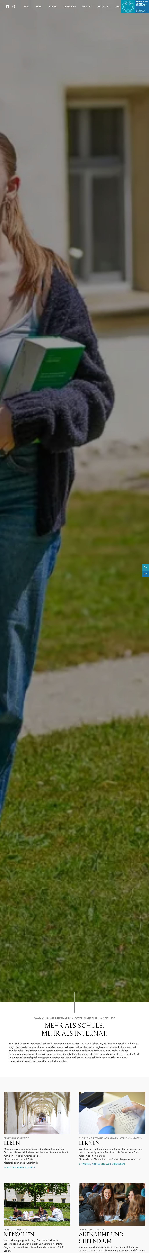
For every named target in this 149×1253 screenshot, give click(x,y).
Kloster (86, 6)
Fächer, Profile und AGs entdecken (103, 1164)
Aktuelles (103, 6)
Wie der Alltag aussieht (21, 1167)
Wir (26, 6)
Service (120, 6)
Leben (38, 6)
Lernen (52, 6)
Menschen (69, 6)
